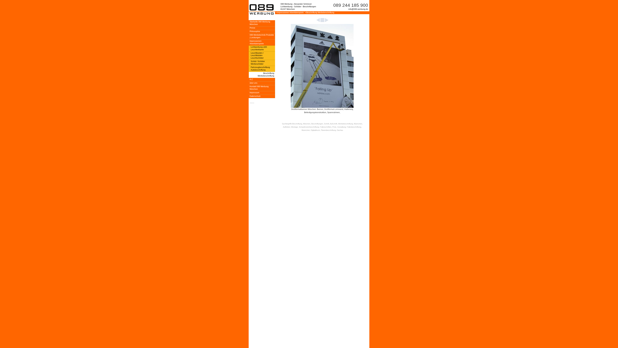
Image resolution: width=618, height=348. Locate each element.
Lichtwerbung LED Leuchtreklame (259, 48)
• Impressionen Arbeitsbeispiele (289, 12)
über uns (253, 83)
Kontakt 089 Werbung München (259, 87)
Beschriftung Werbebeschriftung (266, 74)
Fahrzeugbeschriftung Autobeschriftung (260, 68)
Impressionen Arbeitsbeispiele (257, 42)
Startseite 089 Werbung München (260, 23)
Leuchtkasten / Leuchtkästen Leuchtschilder (257, 55)
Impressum (254, 93)
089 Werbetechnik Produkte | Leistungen (262, 36)
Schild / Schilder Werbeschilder (258, 62)
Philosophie (255, 31)
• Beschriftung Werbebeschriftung (319, 12)
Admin (252, 103)
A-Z (251, 79)
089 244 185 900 (350, 5)
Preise (252, 28)
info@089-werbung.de (358, 9)
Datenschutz (255, 96)
